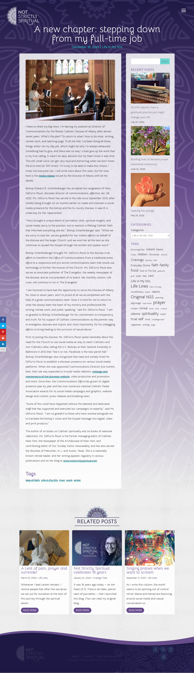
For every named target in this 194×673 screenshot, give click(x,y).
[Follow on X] (163, 649)
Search (165, 61)
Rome (151, 309)
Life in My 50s (112, 47)
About (76, 657)
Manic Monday (155, 287)
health (138, 276)
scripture (164, 309)
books (159, 249)
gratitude (161, 271)
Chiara (133, 254)
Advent (150, 249)
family (164, 265)
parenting (159, 297)
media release (47, 175)
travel (163, 314)
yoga (153, 325)
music (147, 292)
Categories (137, 230)
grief (132, 276)
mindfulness (137, 291)
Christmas (154, 254)
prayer (159, 302)
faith (155, 265)
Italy (145, 276)
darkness (148, 260)
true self (137, 319)
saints (157, 309)
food (134, 270)
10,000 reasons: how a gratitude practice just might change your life (147, 112)
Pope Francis (147, 303)
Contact (88, 657)
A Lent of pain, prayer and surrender (44, 570)
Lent (151, 276)
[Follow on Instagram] (171, 649)
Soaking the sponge (142, 210)
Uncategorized (158, 319)
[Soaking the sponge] (150, 190)
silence (135, 314)
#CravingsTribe (138, 249)
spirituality (150, 313)
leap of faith (33, 480)
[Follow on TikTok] (164, 657)
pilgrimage (136, 303)
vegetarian (136, 324)
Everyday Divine (140, 265)
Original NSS (142, 297)
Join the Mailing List (109, 657)
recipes (134, 308)
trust (62, 480)
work (69, 480)
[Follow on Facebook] (155, 649)
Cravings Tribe (100, 577)
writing (146, 324)
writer (77, 480)
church (164, 254)
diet (155, 260)
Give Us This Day (148, 270)
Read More (29, 610)
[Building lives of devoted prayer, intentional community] (150, 141)
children (142, 254)
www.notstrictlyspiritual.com (80, 460)
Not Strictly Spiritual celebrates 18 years (92, 570)
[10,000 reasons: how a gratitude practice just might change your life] (150, 89)
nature (156, 291)
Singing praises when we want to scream (147, 570)
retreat (143, 308)
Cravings (137, 260)
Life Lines (139, 286)
